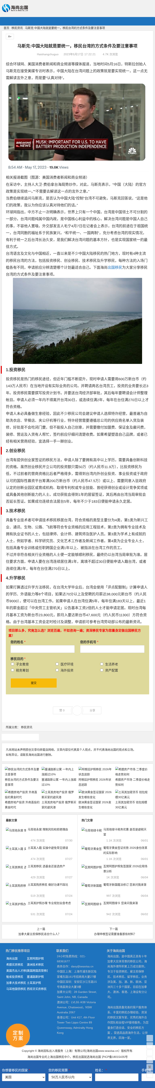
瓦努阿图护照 (35, 958)
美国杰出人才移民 (16, 970)
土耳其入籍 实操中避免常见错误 (48, 847)
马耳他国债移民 (16, 988)
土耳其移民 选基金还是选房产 (46, 866)
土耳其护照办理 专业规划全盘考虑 (49, 903)
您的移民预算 (59, 1070)
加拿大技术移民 (16, 982)
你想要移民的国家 (16, 1070)
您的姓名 (17, 642)
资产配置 (111, 670)
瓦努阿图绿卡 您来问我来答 (120, 903)
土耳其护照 (34, 982)
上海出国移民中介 (58, 1056)
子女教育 (22, 664)
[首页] (150, 1038)
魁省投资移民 (14, 976)
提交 (34, 682)
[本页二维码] (150, 1074)
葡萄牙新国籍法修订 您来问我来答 (125, 884)
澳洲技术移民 (35, 964)
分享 (92, 710)
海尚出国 (12, 958)
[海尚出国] (15, 10)
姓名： (101, 1070)
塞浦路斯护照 (35, 976)
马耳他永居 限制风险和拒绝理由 (48, 829)
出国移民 (115, 268)
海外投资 (67, 670)
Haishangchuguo (48, 54)
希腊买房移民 (14, 964)
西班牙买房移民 (37, 988)
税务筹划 (22, 670)
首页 (6, 28)
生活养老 (111, 664)
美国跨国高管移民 (37, 970)
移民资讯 (17, 28)
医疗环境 (67, 664)
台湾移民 (20, 737)
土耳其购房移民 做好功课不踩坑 (48, 884)
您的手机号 (89, 642)
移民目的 (17, 659)
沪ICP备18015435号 (115, 1056)
